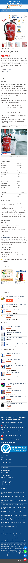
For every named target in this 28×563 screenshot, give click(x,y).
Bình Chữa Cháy (11, 48)
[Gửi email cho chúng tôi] (6, 482)
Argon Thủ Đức (4, 535)
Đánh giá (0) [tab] (4, 81)
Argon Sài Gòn (18, 533)
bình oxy (14, 540)
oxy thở (2, 552)
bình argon (10, 535)
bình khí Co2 (10, 540)
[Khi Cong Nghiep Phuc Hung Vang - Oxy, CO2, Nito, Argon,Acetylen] (14, 6)
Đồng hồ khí (22, 552)
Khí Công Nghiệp (10, 546)
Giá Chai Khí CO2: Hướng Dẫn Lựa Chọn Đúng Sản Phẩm (12, 493)
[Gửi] (25, 10)
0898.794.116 (11, 435)
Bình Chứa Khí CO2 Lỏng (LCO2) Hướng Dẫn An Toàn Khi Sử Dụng (13, 508)
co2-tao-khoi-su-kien (18, 544)
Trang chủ (3, 48)
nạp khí (14, 550)
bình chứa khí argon (13, 537)
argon (7, 533)
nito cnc (16, 548)
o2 (17, 550)
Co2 (2, 542)
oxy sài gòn (23, 550)
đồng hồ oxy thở (4, 554)
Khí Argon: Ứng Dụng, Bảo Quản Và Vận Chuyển (12, 504)
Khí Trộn (9, 548)
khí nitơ (16, 546)
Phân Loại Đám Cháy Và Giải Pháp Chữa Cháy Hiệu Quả (14, 515)
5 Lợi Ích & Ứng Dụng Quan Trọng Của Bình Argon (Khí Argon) (13, 501)
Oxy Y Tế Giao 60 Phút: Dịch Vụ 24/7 (9, 526)
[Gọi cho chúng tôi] (9, 482)
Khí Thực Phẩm (4, 548)
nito (13, 548)
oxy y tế (12, 552)
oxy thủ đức (7, 552)
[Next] (25, 28)
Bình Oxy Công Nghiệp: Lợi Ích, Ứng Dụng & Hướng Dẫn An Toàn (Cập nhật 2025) (13, 497)
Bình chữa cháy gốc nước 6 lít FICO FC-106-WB (6, 283)
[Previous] (3, 28)
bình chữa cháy (5, 71)
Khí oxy (20, 546)
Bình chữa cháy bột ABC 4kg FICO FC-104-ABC (21, 283)
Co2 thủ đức (3, 544)
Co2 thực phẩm (10, 544)
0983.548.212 (18, 435)
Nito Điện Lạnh (4, 550)
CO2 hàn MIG (17, 542)
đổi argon (10, 554)
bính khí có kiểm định (22, 540)
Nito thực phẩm (22, 548)
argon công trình (12, 533)
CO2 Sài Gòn (23, 542)
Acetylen (3, 533)
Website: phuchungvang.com (8, 442)
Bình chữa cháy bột (5, 237)
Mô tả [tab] (2, 78)
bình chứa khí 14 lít (4, 537)
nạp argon (10, 550)
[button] (2, 7)
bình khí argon (4, 540)
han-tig (24, 544)
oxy (19, 550)
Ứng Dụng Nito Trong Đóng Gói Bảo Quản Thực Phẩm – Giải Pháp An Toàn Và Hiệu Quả (14, 518)
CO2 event (12, 542)
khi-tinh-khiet (3, 546)
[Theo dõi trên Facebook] (2, 482)
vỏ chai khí (17, 552)
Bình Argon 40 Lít (16, 535)
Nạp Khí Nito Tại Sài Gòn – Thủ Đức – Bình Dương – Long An (13, 512)
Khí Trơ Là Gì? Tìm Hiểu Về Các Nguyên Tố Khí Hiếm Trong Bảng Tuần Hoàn (13, 523)
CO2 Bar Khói (6, 542)
